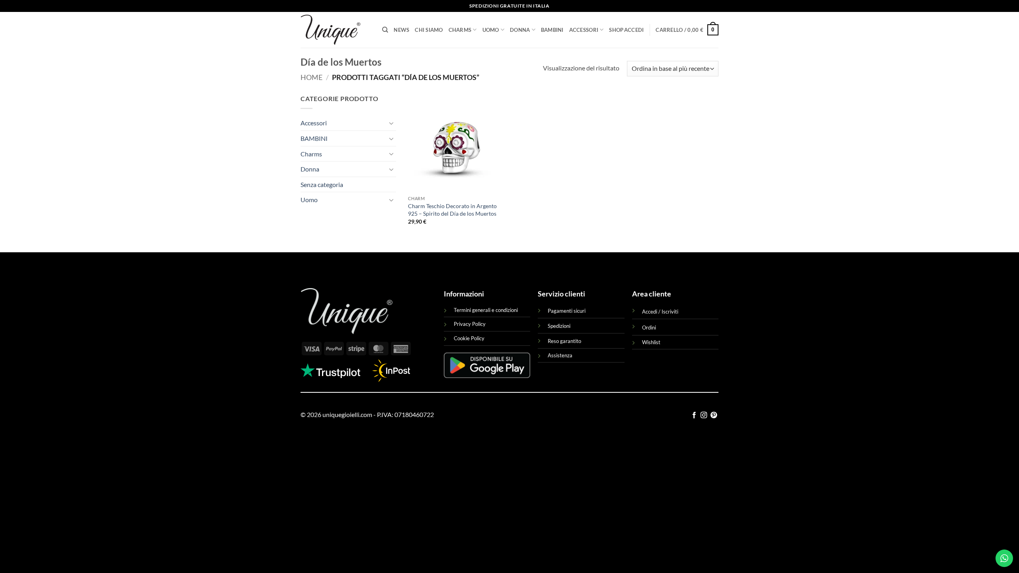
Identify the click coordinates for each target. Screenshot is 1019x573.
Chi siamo (429, 30)
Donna (520, 30)
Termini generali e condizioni (486, 310)
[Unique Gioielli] (335, 30)
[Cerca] (385, 29)
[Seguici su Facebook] (694, 415)
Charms (460, 30)
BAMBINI (552, 30)
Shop (616, 30)
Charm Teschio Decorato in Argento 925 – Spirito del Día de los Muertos (452, 210)
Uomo (490, 30)
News (401, 30)
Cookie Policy (469, 338)
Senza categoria (322, 184)
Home (311, 77)
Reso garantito (564, 341)
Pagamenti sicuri (567, 311)
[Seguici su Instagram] (704, 415)
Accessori (583, 30)
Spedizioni (559, 326)
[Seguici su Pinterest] (714, 415)
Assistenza (560, 355)
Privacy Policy (470, 324)
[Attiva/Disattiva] (391, 123)
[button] (634, 30)
